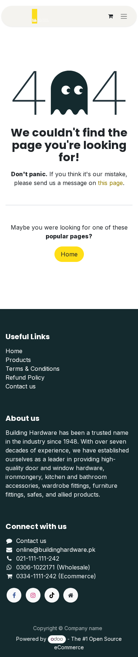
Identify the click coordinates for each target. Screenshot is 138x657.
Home (69, 254)
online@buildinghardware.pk (55, 549)
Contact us (21, 386)
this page (110, 183)
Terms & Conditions (33, 368)
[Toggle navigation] (124, 16)
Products (18, 359)
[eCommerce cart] (110, 16)
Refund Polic (23, 377)
